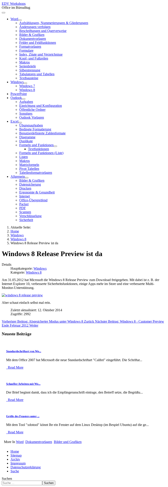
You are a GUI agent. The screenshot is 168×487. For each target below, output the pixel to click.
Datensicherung (30, 184)
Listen (23, 157)
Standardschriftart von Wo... (23, 351)
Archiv (15, 459)
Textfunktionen (38, 149)
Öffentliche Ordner (32, 109)
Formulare (26, 50)
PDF (22, 208)
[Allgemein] (26, 177)
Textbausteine (28, 78)
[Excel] (20, 122)
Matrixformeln (29, 165)
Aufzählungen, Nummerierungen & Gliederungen (53, 23)
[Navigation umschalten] (3, 12)
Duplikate (26, 141)
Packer (24, 204)
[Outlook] (23, 99)
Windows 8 (27, 90)
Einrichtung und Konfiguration (40, 105)
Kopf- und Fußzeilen (33, 58)
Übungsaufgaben (31, 125)
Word (14, 19)
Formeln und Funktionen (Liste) (41, 153)
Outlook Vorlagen (31, 117)
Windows (17, 82)
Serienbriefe (27, 66)
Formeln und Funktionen (36, 145)
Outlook (16, 98)
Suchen (7, 478)
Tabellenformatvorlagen (35, 172)
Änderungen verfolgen (35, 27)
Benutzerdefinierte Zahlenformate (42, 133)
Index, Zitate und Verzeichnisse (41, 54)
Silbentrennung (29, 70)
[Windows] (25, 83)
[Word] (20, 20)
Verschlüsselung (30, 216)
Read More (15, 367)
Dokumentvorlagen (32, 38)
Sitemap (16, 455)
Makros (24, 62)
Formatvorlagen (30, 46)
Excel (14, 121)
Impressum (18, 463)
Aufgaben (26, 102)
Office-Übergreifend (33, 200)
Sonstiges (25, 113)
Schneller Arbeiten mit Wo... (23, 383)
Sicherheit (26, 220)
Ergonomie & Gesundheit (37, 192)
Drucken (25, 188)
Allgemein (17, 176)
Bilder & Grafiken (31, 35)
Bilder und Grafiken (68, 442)
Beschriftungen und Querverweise (42, 31)
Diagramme (27, 137)
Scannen (25, 212)
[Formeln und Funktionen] (55, 146)
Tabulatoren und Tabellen (36, 74)
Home (14, 451)
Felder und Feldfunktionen (37, 42)
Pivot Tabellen (29, 169)
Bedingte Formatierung (35, 129)
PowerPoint (18, 94)
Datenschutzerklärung (25, 467)
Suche (14, 471)
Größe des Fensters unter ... (22, 416)
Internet (24, 196)
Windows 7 (27, 86)
